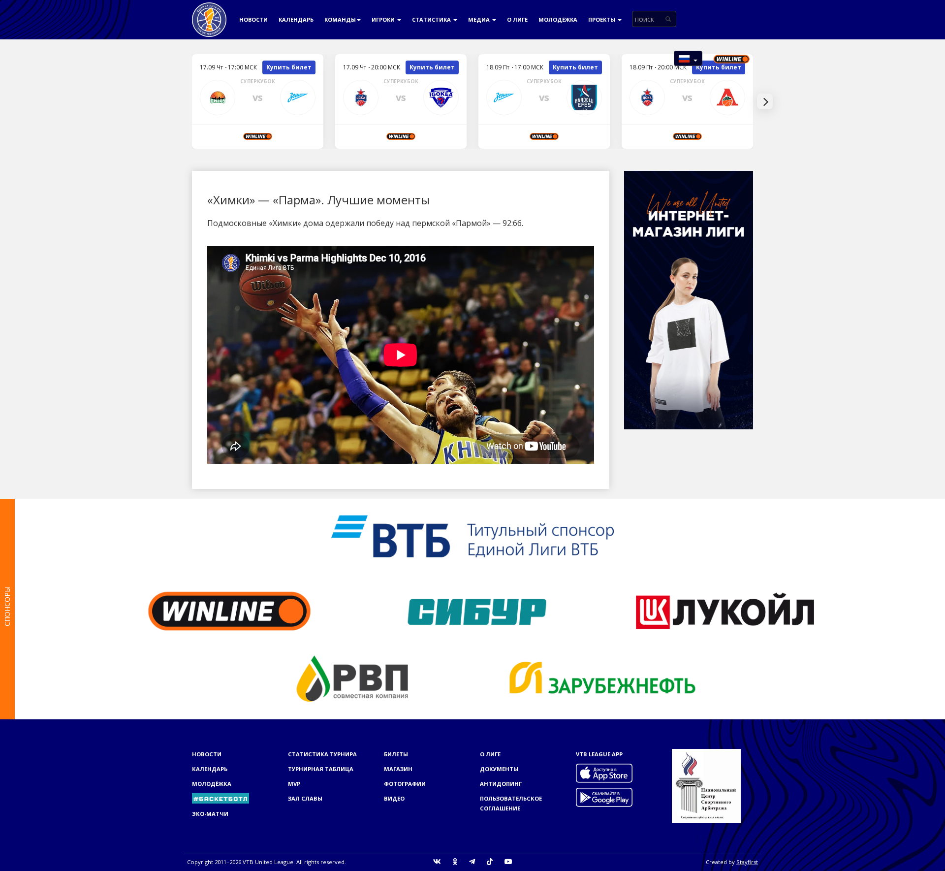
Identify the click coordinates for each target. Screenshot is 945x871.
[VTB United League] (209, 12)
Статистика (432, 19)
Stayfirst (747, 862)
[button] (688, 58)
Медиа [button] (479, 19)
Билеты (396, 754)
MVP (294, 783)
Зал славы (305, 798)
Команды (340, 19)
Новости (253, 19)
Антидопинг (501, 783)
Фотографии (405, 783)
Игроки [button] (384, 19)
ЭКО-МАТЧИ (210, 813)
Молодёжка (557, 19)
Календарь (296, 19)
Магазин (398, 769)
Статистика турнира (322, 754)
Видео (394, 798)
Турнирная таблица (320, 769)
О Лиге (517, 19)
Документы (499, 769)
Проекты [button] (602, 19)
